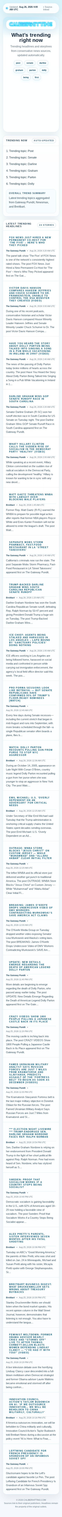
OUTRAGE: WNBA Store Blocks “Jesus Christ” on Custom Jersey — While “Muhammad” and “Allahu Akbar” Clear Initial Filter (30, 853)
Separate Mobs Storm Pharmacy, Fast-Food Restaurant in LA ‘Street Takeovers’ (29, 546)
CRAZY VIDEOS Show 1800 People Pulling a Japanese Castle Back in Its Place (30, 1019)
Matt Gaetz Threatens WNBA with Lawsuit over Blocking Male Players (31, 497)
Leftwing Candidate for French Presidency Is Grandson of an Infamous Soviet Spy (29, 1455)
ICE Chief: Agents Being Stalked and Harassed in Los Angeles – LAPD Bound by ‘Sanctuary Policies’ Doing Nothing (29, 640)
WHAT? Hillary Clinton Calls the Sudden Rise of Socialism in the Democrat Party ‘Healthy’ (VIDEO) (30, 448)
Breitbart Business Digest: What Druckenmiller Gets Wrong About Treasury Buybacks (30, 1288)
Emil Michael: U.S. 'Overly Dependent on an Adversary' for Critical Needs (29, 802)
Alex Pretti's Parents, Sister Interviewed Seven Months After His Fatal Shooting (29, 1238)
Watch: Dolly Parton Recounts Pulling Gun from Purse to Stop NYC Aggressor (31, 751)
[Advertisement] (31, 104)
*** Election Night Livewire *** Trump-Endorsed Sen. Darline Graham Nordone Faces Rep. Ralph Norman (30, 1133)
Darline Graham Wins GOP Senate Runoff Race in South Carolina (29, 399)
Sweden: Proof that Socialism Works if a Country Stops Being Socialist (25, 1183)
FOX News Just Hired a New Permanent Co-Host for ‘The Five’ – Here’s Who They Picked (30, 241)
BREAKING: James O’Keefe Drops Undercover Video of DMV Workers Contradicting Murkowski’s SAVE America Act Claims (31, 910)
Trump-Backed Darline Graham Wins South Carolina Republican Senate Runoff (26, 588)
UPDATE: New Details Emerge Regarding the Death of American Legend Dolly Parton (29, 966)
